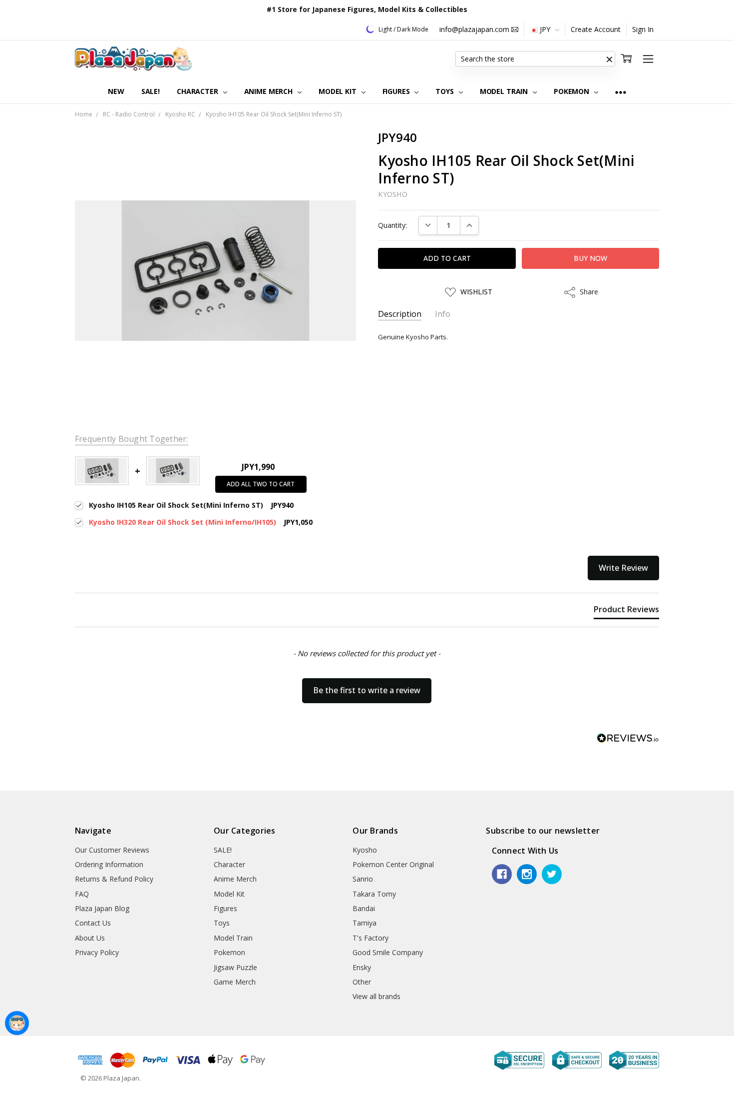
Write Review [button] (623, 567)
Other (362, 982)
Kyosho (365, 850)
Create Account (596, 29)
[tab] (626, 611)
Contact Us (93, 923)
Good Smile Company (388, 952)
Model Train (505, 91)
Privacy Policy (97, 952)
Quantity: (392, 225)
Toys (445, 91)
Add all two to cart (261, 484)
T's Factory (370, 938)
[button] (609, 59)
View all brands (376, 996)
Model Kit (339, 91)
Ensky (362, 967)
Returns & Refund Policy (114, 879)
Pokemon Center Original (393, 864)
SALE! (150, 91)
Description (399, 314)
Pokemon (572, 91)
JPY (545, 29)
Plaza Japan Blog (102, 908)
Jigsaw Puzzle (235, 967)
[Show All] (621, 91)
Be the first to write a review (366, 690)
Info (442, 314)
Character (198, 91)
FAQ (82, 894)
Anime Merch (269, 91)
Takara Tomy (374, 894)
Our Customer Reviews (112, 850)
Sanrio (363, 879)
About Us (90, 938)
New (116, 91)
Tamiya (364, 923)
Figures (397, 91)
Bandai (364, 908)
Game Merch (235, 982)
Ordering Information (109, 864)
